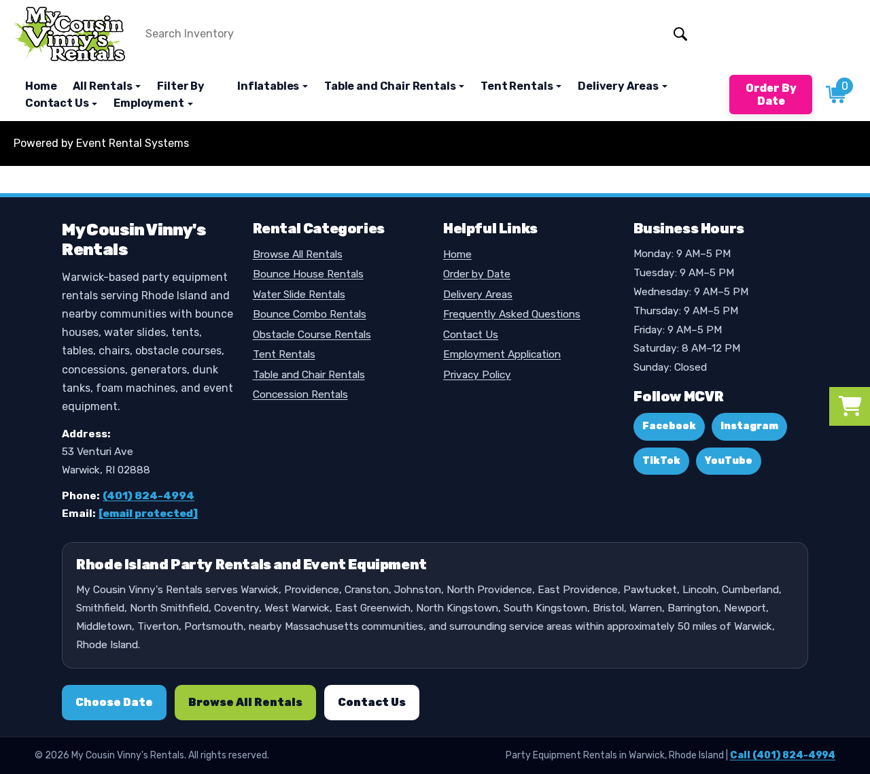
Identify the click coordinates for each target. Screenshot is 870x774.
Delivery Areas (477, 294)
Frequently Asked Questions (511, 314)
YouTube (728, 461)
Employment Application (502, 354)
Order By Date (771, 94)
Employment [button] (150, 103)
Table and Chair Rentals (309, 375)
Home (40, 86)
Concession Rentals (300, 394)
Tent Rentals (284, 354)
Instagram (749, 426)
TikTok (661, 461)
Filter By (181, 86)
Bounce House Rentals (308, 274)
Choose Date (114, 702)
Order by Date (476, 274)
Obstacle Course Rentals (312, 335)
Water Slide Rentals (299, 294)
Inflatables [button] (269, 86)
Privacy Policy (477, 375)
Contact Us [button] (57, 103)
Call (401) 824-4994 (782, 755)
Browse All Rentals (298, 254)
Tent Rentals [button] (518, 86)
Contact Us (470, 335)
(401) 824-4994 (148, 496)
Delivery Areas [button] (619, 86)
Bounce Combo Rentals (309, 314)
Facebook (669, 426)
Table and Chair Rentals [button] (390, 86)
